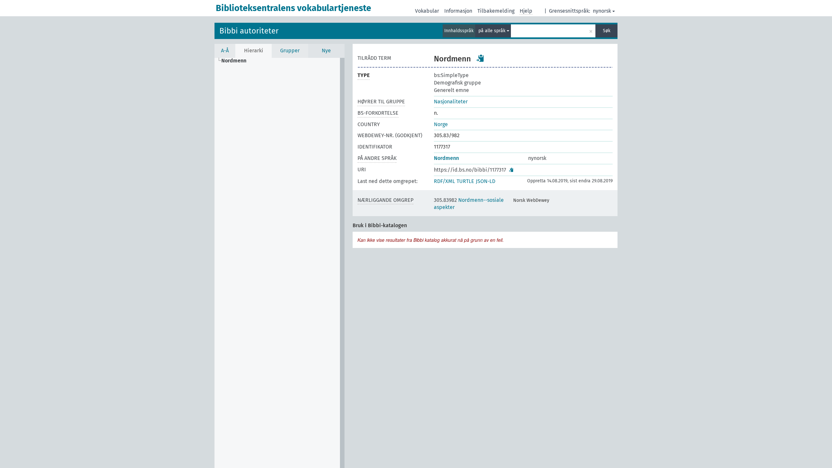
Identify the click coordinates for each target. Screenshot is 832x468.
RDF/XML (444, 181)
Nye (326, 50)
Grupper (290, 50)
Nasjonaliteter (451, 101)
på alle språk (492, 30)
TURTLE (465, 181)
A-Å (225, 50)
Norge (441, 124)
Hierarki (253, 50)
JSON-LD (485, 181)
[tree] (279, 263)
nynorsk (602, 11)
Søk (606, 30)
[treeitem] (236, 61)
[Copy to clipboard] (480, 58)
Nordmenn (446, 158)
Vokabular (427, 11)
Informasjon (458, 11)
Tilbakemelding (495, 11)
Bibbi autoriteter (249, 30)
